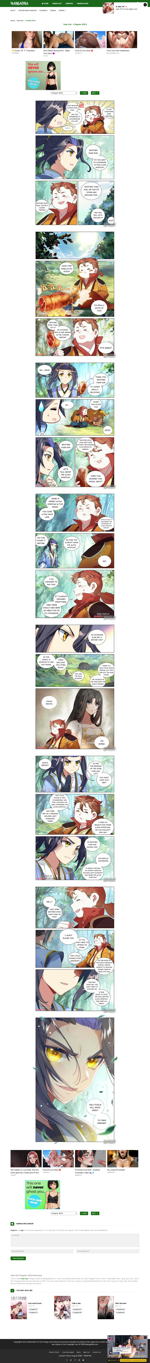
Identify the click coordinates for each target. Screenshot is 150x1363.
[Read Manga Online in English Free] (19, 2)
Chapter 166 (33, 1312)
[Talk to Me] (19, 1307)
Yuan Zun (20, 21)
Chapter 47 (120, 1309)
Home (13, 21)
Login (22, 1230)
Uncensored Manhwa (27, 10)
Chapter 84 (77, 1309)
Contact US (96, 1352)
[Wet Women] (63, 1307)
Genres (62, 10)
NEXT (94, 93)
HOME (45, 3)
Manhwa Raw (82, 3)
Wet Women (77, 1303)
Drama (53, 10)
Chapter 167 (33, 1309)
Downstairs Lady (122, 1303)
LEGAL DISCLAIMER (68, 1352)
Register (14, 1230)
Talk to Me (32, 1303)
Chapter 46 (120, 1312)
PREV (85, 93)
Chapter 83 (77, 1312)
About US (86, 1352)
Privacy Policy (54, 1352)
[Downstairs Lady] (106, 1307)
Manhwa (69, 3)
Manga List (57, 3)
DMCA (79, 1352)
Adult (13, 10)
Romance (43, 10)
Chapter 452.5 (31, 21)
